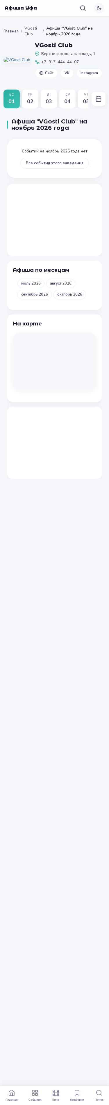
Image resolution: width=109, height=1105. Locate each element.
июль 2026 (31, 283)
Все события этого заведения (54, 163)
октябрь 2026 (69, 294)
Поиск (99, 1099)
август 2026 (61, 283)
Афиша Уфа (21, 8)
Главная (11, 31)
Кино (55, 1099)
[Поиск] (82, 8)
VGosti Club (30, 31)
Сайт (49, 73)
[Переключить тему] (99, 8)
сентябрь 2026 (34, 294)
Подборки (77, 1099)
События (35, 1099)
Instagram (89, 73)
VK (67, 73)
